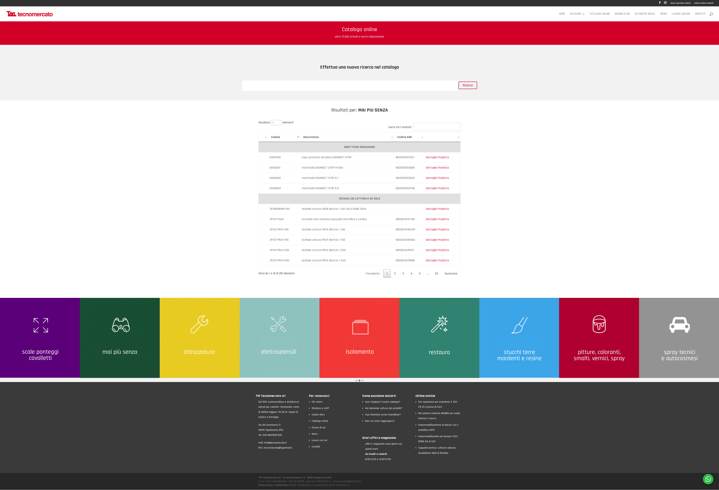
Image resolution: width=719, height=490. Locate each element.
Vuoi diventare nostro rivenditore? (383, 414)
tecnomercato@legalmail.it (278, 448)
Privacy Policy (265, 485)
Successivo (451, 274)
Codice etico (318, 414)
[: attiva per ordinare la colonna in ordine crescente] (263, 137)
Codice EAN (404, 137)
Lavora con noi (681, 14)
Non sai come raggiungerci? (380, 421)
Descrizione (311, 137)
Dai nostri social (645, 14)
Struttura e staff (320, 408)
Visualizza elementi (276, 122)
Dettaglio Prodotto (437, 157)
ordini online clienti (703, 3)
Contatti (700, 14)
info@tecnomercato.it (275, 442)
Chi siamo (575, 14)
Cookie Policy (281, 485)
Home (562, 14)
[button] (356, 381)
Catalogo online (600, 14)
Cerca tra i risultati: (400, 127)
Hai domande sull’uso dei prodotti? (383, 408)
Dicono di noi (622, 14)
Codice (275, 137)
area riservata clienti (680, 3)
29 (436, 274)
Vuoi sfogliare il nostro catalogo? (382, 402)
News (663, 14)
